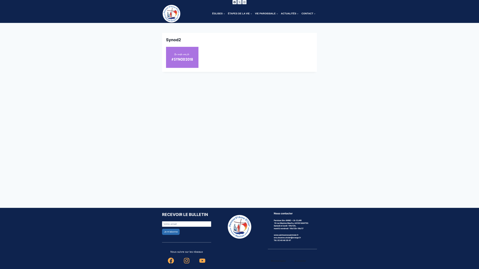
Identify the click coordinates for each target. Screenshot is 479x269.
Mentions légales (278, 261)
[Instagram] (244, 2)
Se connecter (300, 261)
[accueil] (239, 227)
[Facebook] (235, 2)
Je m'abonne (171, 231)
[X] (239, 2)
